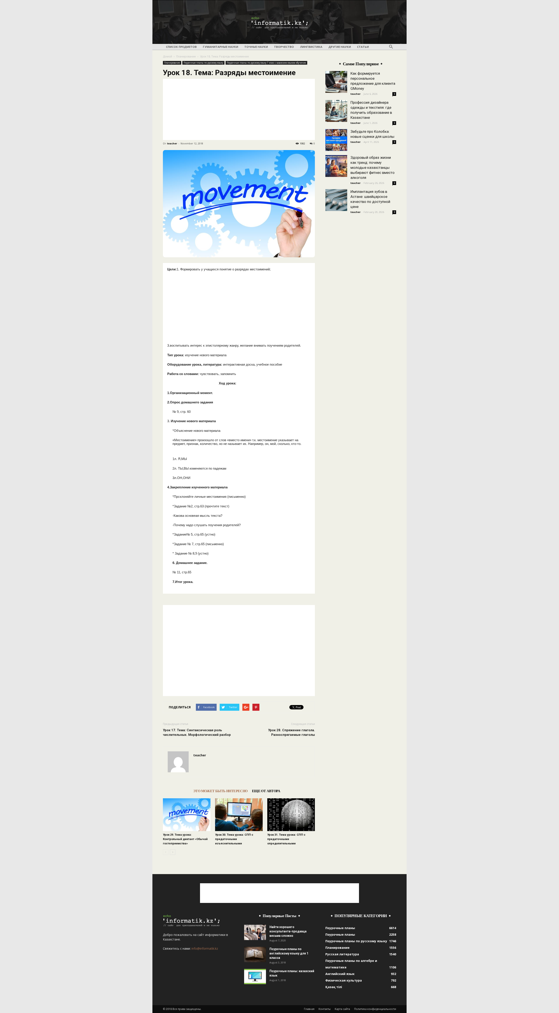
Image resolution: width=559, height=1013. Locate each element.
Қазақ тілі (333, 987)
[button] (391, 47)
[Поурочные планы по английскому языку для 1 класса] (255, 954)
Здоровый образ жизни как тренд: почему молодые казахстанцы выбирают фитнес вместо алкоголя (372, 167)
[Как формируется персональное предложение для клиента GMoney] (336, 82)
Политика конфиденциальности (375, 1009)
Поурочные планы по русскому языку (203, 62)
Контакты (325, 1009)
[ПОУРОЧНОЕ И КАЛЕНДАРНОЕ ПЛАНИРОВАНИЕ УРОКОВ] (279, 22)
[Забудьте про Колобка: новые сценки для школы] (336, 140)
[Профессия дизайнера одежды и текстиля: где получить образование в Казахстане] (336, 111)
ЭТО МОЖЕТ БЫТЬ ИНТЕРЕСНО (220, 791)
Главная (309, 1009)
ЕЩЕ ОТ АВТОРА (266, 791)
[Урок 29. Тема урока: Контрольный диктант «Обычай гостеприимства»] (186, 814)
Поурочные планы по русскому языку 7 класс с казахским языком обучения (266, 62)
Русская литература (342, 954)
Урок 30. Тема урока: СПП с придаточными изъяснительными (234, 839)
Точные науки (256, 47)
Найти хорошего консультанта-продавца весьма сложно (288, 931)
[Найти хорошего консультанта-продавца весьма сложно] (255, 932)
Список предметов (181, 47)
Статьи (363, 47)
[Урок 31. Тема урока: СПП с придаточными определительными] (291, 814)
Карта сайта (342, 1009)
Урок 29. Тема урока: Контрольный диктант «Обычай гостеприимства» (185, 839)
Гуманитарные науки (220, 47)
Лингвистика (311, 47)
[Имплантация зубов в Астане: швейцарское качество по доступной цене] (336, 200)
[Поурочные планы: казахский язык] (255, 976)
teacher (172, 143)
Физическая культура (343, 980)
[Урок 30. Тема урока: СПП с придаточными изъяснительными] (239, 814)
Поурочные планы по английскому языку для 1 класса (288, 953)
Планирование (186, 56)
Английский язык (340, 974)
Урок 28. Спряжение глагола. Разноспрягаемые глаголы (291, 732)
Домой (167, 56)
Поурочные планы (340, 928)
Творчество (284, 47)
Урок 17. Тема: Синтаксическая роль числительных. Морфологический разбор (197, 732)
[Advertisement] (239, 109)
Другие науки (339, 47)
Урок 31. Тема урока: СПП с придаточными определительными (286, 839)
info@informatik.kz (205, 948)
